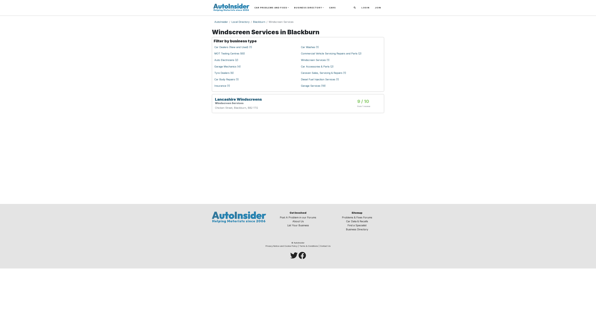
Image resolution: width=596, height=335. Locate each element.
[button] (355, 8)
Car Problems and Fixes (270, 8)
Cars (332, 8)
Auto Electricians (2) (226, 60)
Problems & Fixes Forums (357, 217)
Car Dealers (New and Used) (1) (233, 47)
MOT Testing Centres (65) (229, 53)
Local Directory (240, 21)
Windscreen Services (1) (315, 60)
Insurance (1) (222, 85)
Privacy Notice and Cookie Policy (281, 246)
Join (378, 8)
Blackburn (259, 21)
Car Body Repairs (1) (226, 79)
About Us (298, 221)
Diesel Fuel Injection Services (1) (320, 79)
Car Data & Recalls (357, 221)
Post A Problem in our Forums (298, 217)
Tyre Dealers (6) (224, 72)
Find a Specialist (357, 225)
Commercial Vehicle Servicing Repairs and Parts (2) (331, 53)
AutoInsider (221, 21)
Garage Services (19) (313, 85)
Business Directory (308, 8)
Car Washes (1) (310, 47)
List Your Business (298, 225)
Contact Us (325, 246)
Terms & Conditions (308, 246)
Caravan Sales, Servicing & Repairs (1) (323, 72)
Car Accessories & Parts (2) (317, 66)
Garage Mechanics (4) (227, 66)
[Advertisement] (298, 159)
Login (365, 8)
